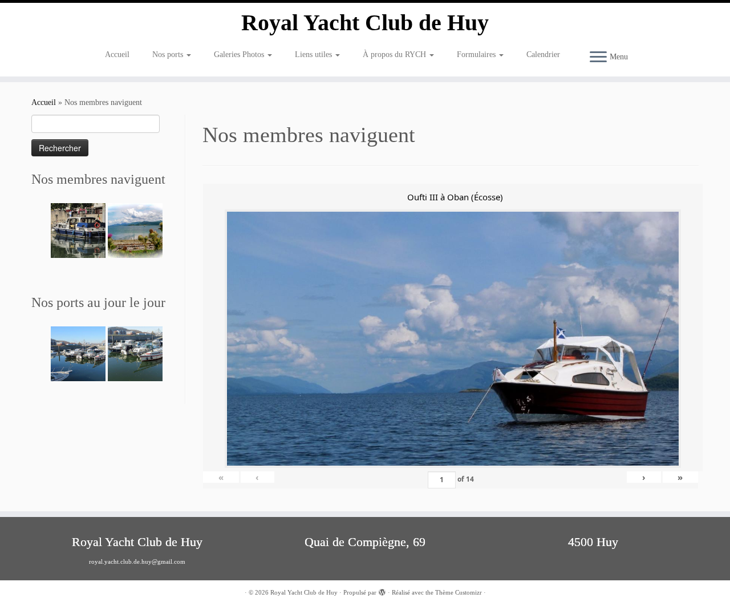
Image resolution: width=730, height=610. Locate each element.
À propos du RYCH (395, 54)
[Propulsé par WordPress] (382, 591)
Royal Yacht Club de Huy (365, 22)
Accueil (117, 54)
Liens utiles (314, 54)
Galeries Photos (240, 54)
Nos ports (168, 54)
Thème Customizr (458, 592)
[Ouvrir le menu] (598, 57)
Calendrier (543, 54)
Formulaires (477, 54)
